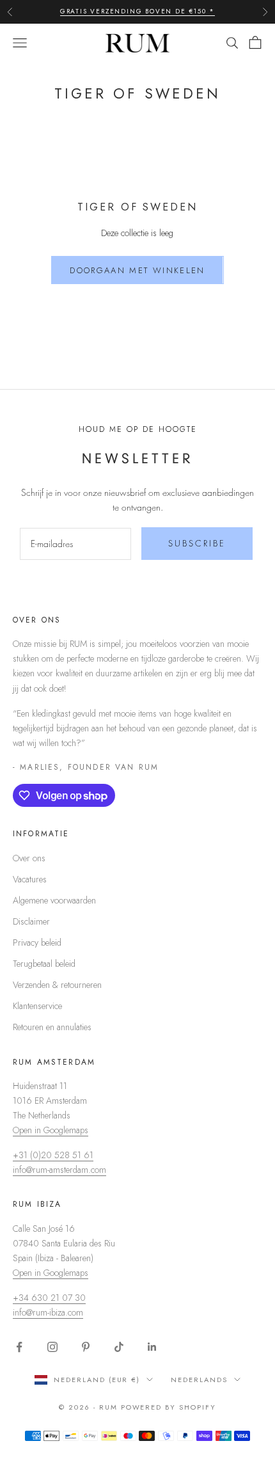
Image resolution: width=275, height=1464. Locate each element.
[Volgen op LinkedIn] (152, 1347)
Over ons (29, 858)
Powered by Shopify (169, 1407)
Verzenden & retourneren (57, 984)
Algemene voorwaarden (54, 900)
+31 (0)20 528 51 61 (53, 1155)
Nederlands (199, 1379)
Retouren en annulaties (52, 1027)
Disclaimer (31, 921)
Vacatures (30, 879)
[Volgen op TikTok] (119, 1347)
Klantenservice (37, 1005)
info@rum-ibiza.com (48, 1312)
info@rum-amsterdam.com (59, 1169)
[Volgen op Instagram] (52, 1347)
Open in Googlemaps (50, 1130)
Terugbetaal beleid (44, 963)
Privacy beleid (37, 942)
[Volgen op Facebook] (19, 1347)
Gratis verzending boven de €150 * (137, 11)
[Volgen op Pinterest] (85, 1347)
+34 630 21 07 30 (49, 1297)
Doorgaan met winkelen (137, 270)
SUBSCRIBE (197, 543)
